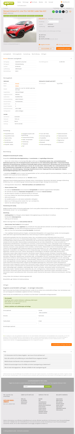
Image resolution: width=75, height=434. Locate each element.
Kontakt (51, 2)
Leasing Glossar (42, 403)
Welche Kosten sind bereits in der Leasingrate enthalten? (20, 361)
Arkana (17, 86)
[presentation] (6, 28)
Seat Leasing (59, 406)
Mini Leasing (59, 402)
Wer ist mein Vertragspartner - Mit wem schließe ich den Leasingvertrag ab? (25, 367)
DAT (33, 423)
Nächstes (68, 8)
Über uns (23, 398)
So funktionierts (22, 5)
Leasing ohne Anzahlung (45, 405)
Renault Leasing (60, 403)
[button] (53, 11)
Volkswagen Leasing (61, 408)
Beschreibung (35, 54)
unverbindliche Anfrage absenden (61, 344)
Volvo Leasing (59, 409)
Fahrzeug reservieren (64, 44)
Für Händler (24, 400)
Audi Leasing (59, 398)
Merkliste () (65, 2)
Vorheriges (56, 8)
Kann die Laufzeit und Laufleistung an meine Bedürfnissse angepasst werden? (26, 358)
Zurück (6, 8)
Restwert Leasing (43, 413)
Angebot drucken (45, 44)
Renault (17, 83)
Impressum (24, 403)
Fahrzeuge (25, 2)
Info (46, 2)
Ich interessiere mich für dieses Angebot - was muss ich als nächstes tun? (25, 355)
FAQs (4, 351)
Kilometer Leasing (43, 411)
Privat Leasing (42, 406)
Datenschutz (24, 402)
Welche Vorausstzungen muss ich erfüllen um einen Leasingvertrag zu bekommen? (27, 364)
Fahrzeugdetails (17, 54)
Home (19, 2)
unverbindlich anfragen (63, 48)
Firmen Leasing (42, 408)
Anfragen (43, 54)
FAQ (40, 400)
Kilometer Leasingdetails (12, 58)
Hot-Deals (34, 2)
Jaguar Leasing (59, 405)
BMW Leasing (59, 400)
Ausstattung (26, 54)
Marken (41, 2)
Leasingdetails (7, 54)
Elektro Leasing (42, 409)
